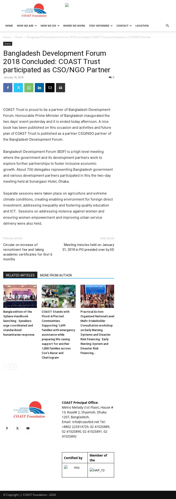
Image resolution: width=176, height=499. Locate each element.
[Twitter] (18, 87)
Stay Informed (99, 25)
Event (18, 37)
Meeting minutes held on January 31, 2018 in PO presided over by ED (88, 247)
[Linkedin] (39, 87)
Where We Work (74, 25)
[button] (167, 26)
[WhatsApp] (28, 87)
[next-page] (13, 367)
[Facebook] (7, 87)
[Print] (60, 87)
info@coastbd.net (85, 422)
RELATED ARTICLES (20, 275)
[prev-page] (6, 367)
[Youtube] (28, 428)
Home (7, 37)
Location (142, 25)
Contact (122, 25)
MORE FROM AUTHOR (56, 275)
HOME (9, 25)
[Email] (50, 87)
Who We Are (25, 25)
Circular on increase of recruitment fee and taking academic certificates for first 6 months (27, 252)
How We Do (48, 25)
